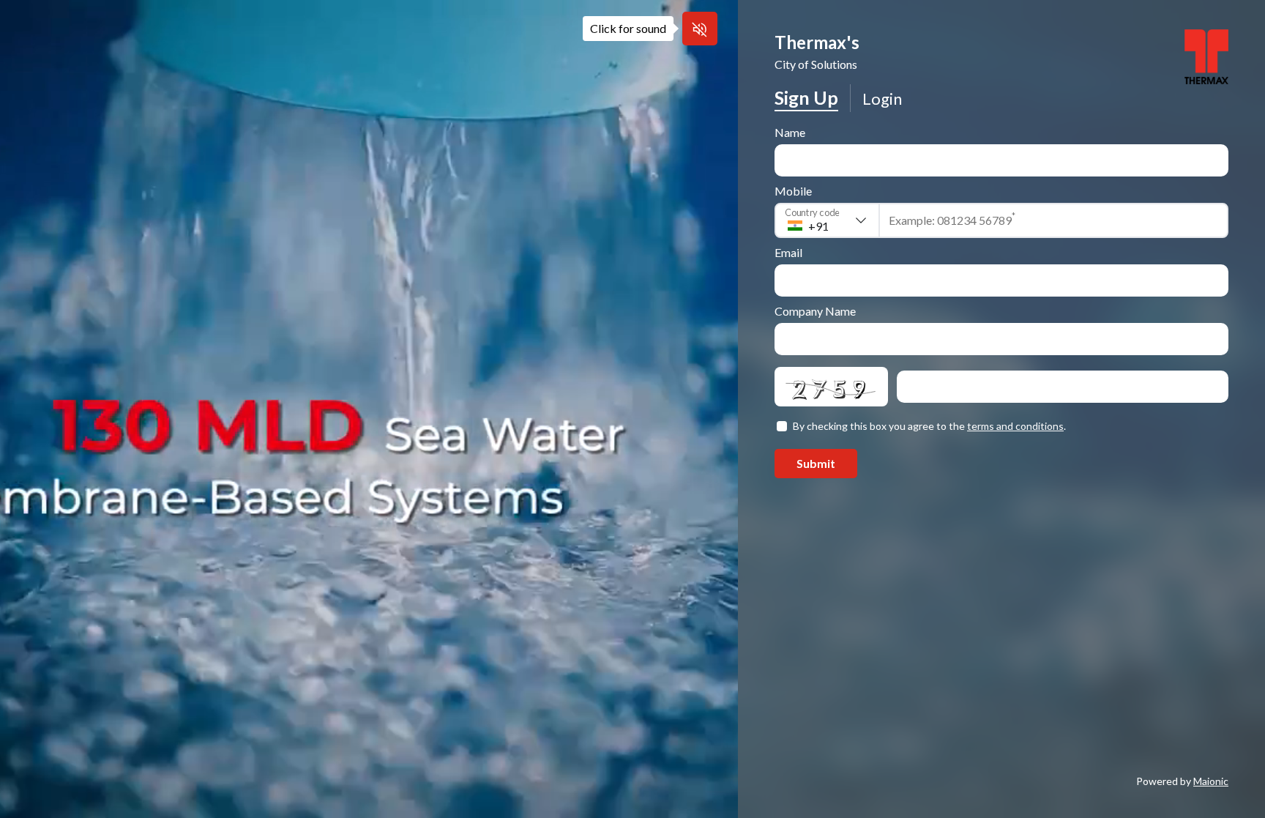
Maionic (1210, 781)
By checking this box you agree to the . (929, 426)
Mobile (793, 191)
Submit (815, 463)
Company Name (815, 311)
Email (788, 252)
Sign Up (806, 97)
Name (790, 132)
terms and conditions (1015, 426)
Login (882, 98)
